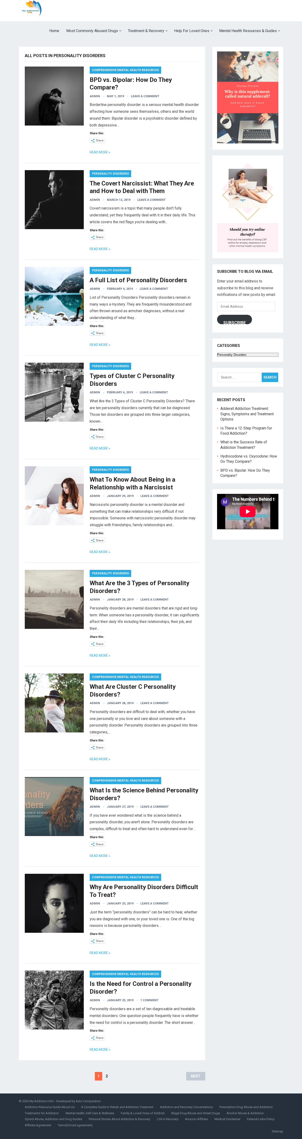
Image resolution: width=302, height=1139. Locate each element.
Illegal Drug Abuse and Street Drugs (195, 1113)
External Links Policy (260, 1119)
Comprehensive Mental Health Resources (125, 70)
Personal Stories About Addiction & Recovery (119, 1119)
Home (54, 31)
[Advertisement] (197, 10)
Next (196, 1076)
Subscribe (234, 322)
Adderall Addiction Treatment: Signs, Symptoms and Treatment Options (247, 413)
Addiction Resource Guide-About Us (50, 1107)
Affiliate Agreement (38, 1125)
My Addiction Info (41, 1101)
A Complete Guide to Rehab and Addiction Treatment (117, 1107)
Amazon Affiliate (196, 1119)
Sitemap (277, 1131)
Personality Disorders (110, 173)
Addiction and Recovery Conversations (186, 1107)
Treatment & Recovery (146, 31)
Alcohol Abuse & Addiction (245, 1113)
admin (95, 96)
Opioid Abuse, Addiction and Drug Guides (53, 1119)
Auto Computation (88, 1101)
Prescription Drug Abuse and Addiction (246, 1107)
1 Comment (149, 1000)
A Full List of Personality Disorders (138, 280)
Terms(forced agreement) (75, 1125)
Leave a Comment (145, 96)
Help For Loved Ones (191, 31)
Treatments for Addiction (42, 1113)
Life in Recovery (167, 1119)
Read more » (100, 152)
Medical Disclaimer (227, 1119)
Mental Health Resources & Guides (248, 31)
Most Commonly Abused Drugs (92, 31)
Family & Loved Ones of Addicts (143, 1113)
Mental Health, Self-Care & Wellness (90, 1113)
